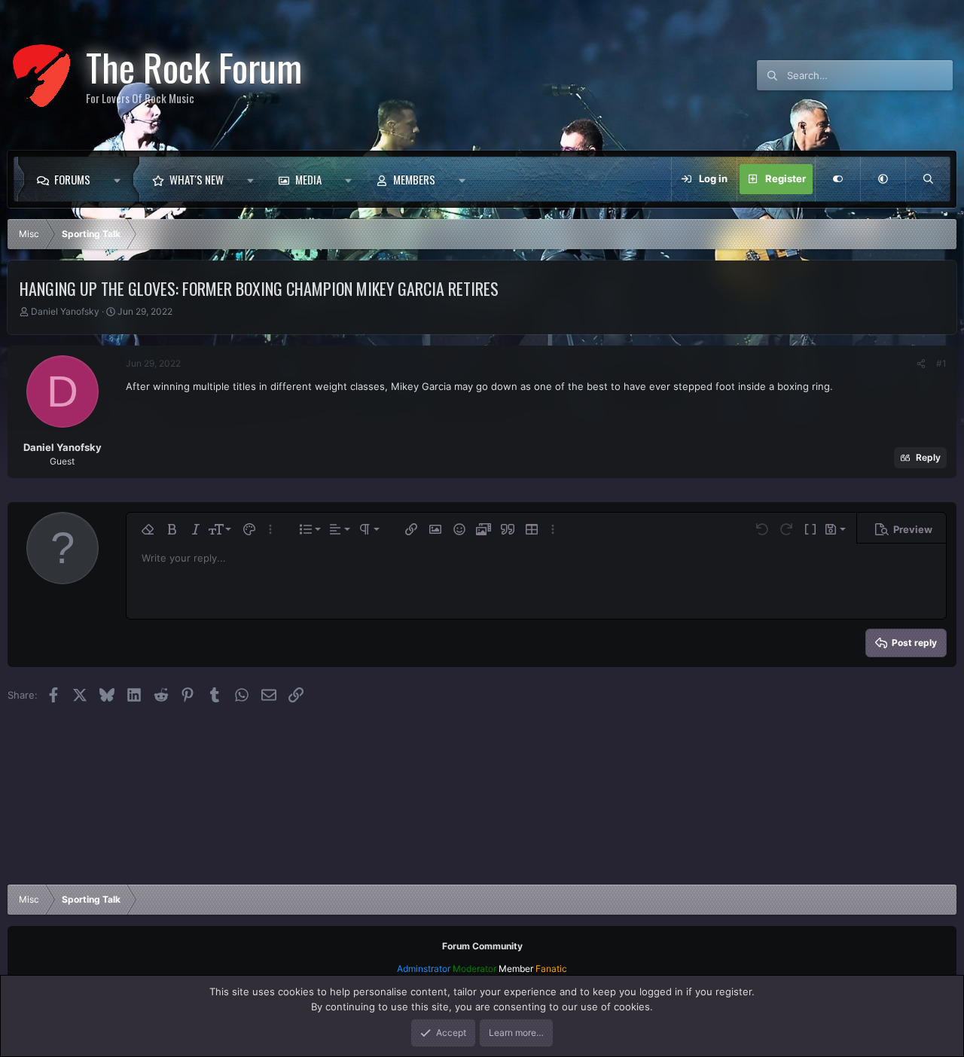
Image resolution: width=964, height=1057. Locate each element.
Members (414, 179)
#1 (941, 363)
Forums (72, 179)
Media (308, 179)
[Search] (927, 179)
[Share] (921, 364)
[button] (120, 179)
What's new (196, 179)
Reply (928, 457)
